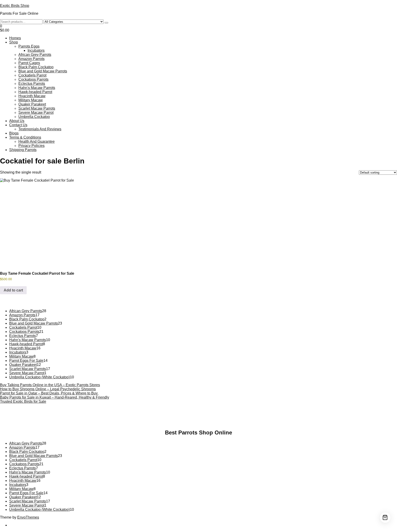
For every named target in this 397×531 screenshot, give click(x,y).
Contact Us (18, 125)
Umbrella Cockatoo (34, 117)
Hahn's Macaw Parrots (36, 88)
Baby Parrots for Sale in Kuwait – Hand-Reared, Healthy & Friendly (54, 397)
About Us (16, 121)
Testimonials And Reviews (39, 129)
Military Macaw (30, 100)
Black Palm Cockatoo (36, 67)
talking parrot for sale (125, 419)
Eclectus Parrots (31, 84)
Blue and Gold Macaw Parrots (42, 71)
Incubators (36, 50)
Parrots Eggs (29, 46)
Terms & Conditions (25, 137)
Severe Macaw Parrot (36, 112)
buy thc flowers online (258, 415)
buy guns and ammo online (211, 419)
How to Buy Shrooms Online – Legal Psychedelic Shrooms (48, 389)
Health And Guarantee (36, 141)
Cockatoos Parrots (33, 79)
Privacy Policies (31, 146)
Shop (13, 42)
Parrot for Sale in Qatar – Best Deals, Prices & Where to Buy (49, 393)
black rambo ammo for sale (165, 419)
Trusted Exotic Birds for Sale (23, 401)
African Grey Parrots (34, 55)
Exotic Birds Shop (14, 6)
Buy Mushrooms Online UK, (191, 415)
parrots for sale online (295, 415)
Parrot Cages (29, 63)
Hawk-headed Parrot (35, 92)
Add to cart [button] (13, 290)
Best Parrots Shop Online (198, 432)
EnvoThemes (28, 517)
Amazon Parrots (31, 59)
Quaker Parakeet (32, 104)
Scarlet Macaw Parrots (36, 108)
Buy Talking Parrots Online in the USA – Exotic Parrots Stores (50, 385)
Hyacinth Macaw (31, 96)
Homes (15, 38)
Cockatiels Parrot (32, 75)
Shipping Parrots (23, 150)
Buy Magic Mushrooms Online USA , (92, 415)
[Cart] (385, 517)
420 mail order (226, 415)
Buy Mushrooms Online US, (145, 415)
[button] (198, 28)
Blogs (14, 133)
